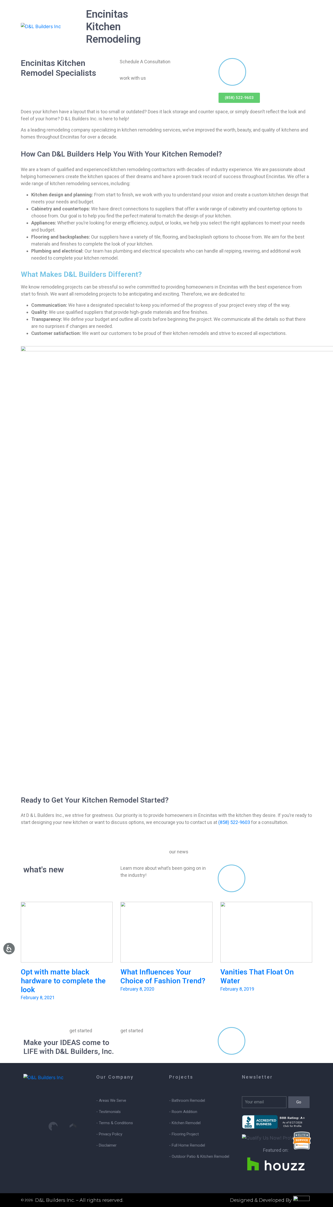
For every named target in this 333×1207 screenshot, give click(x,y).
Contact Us (256, 35)
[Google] (73, 1106)
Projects (150, 35)
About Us (183, 35)
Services (118, 35)
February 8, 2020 (137, 989)
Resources (219, 35)
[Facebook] (53, 1106)
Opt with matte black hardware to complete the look (63, 981)
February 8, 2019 (237, 989)
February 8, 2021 (38, 997)
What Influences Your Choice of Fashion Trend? (162, 976)
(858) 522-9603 (234, 822)
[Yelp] (33, 1126)
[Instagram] (33, 1106)
